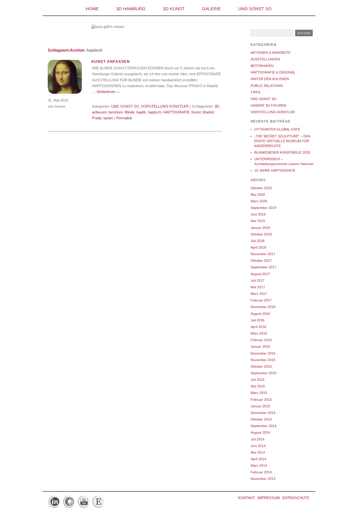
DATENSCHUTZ (295, 498)
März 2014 (259, 465)
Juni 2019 (258, 214)
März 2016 (259, 333)
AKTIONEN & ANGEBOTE (271, 53)
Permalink (124, 118)
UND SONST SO (255, 8)
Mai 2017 (258, 287)
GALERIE (211, 8)
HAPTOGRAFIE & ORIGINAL (273, 72)
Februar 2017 (261, 300)
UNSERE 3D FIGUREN (268, 105)
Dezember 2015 (263, 353)
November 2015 (263, 360)
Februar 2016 (261, 340)
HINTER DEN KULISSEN (270, 79)
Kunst (196, 112)
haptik (141, 112)
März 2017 (259, 294)
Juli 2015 (257, 380)
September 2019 (263, 208)
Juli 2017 (257, 280)
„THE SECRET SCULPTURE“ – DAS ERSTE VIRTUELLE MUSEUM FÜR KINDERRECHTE (282, 141)
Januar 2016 (260, 346)
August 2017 (260, 274)
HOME (92, 8)
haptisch (154, 112)
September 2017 (263, 267)
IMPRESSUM (268, 498)
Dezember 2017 (263, 254)
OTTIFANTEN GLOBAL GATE (277, 129)
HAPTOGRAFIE (176, 112)
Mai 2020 (258, 194)
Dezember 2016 (263, 307)
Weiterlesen (108, 92)
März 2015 (259, 393)
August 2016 (260, 314)
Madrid (208, 112)
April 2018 (258, 247)
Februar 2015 (261, 399)
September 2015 (263, 373)
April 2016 (258, 327)
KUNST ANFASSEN (110, 61)
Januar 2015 (260, 406)
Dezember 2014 (263, 413)
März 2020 (259, 201)
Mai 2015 (258, 386)
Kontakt (246, 498)
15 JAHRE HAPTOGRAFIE (274, 170)
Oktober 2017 (261, 260)
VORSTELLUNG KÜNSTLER (165, 106)
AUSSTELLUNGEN (265, 59)
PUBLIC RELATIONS (267, 86)
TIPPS (255, 92)
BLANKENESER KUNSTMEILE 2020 (282, 152)
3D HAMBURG (130, 8)
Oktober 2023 (261, 188)
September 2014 (263, 426)
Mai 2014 (258, 452)
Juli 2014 (257, 439)
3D (217, 106)
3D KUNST (174, 8)
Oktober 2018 (261, 234)
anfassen (99, 112)
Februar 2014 (261, 472)
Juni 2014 (258, 446)
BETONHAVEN (262, 66)
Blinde (129, 112)
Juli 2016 (257, 320)
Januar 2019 (260, 228)
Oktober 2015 (261, 366)
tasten (108, 118)
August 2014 (260, 432)
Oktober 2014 (261, 419)
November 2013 (263, 479)
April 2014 (258, 459)
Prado (97, 118)
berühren (116, 112)
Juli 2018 (257, 241)
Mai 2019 (258, 221)
